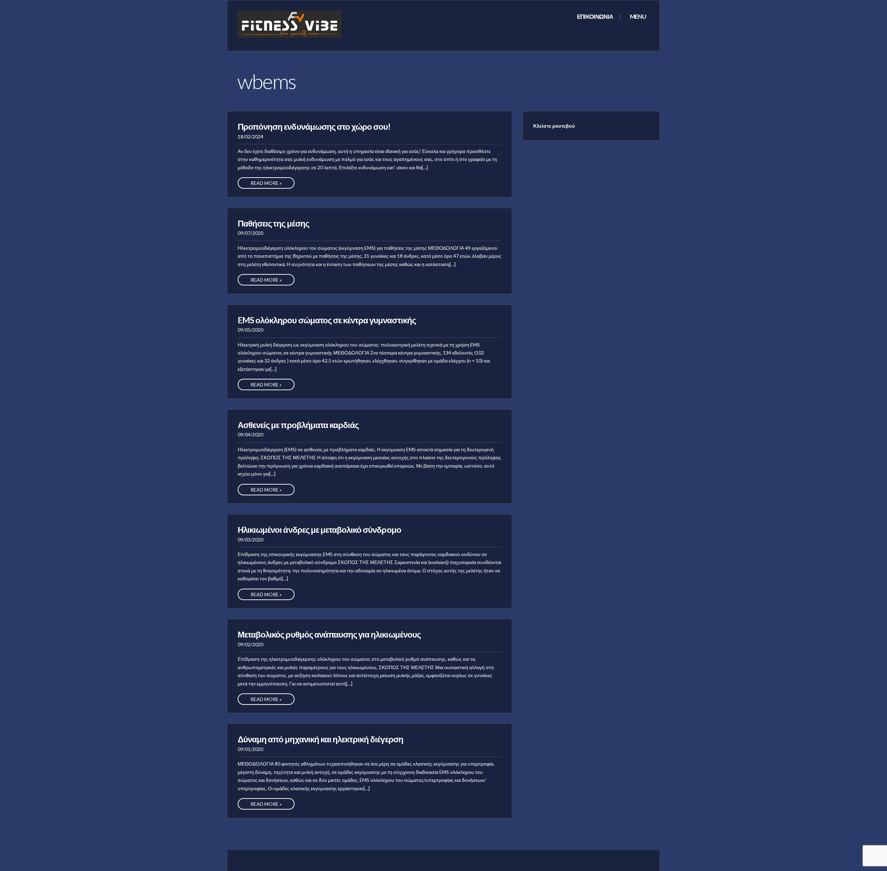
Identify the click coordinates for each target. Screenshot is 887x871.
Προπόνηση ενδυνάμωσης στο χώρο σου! (314, 126)
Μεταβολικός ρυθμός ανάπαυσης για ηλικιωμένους (329, 634)
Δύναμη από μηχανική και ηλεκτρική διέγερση (320, 739)
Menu (637, 16)
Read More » (266, 183)
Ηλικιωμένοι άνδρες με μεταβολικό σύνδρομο (319, 529)
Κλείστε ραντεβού (554, 126)
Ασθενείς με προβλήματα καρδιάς (298, 425)
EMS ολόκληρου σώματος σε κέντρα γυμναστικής (327, 320)
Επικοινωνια (595, 16)
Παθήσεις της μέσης (273, 223)
